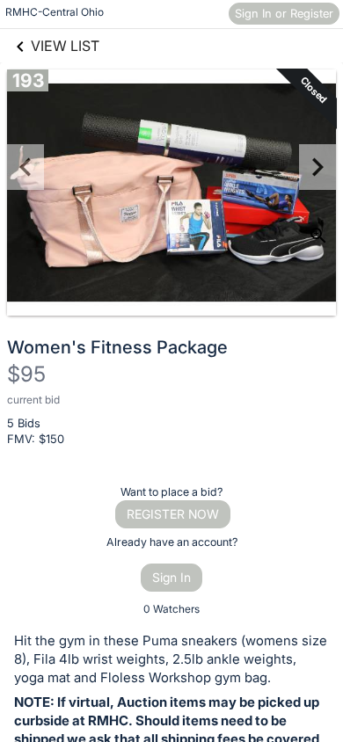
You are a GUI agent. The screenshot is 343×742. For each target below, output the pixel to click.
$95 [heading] (26, 374)
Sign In (171, 577)
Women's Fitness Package (117, 347)
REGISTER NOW (173, 513)
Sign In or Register (284, 13)
